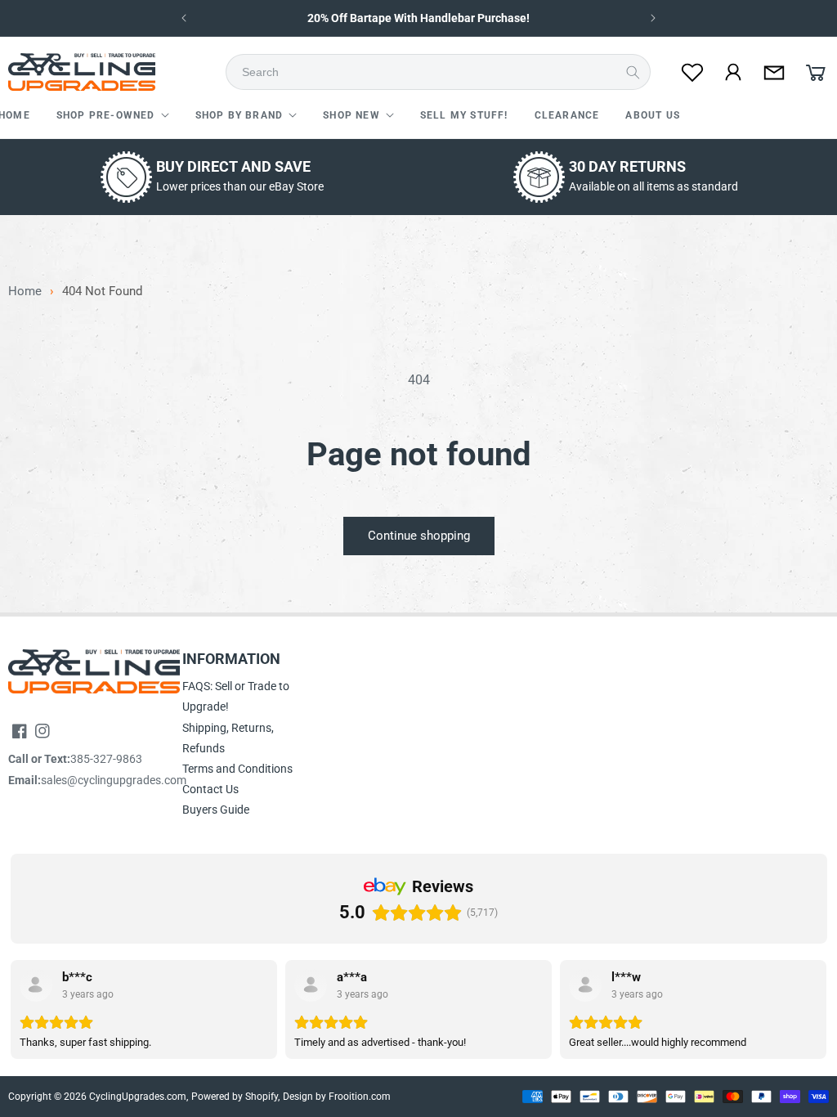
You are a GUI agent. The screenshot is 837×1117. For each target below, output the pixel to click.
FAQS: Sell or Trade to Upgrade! (235, 696)
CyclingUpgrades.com (137, 1096)
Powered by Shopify (234, 1096)
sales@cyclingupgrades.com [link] (113, 780)
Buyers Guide (215, 809)
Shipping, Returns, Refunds (228, 738)
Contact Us (210, 789)
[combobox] (443, 72)
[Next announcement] (653, 18)
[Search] (632, 72)
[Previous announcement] (184, 18)
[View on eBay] (36, 985)
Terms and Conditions (237, 768)
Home (25, 291)
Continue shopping (419, 535)
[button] (112, 116)
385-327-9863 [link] (106, 758)
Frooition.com (360, 1096)
